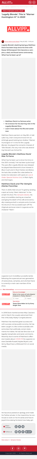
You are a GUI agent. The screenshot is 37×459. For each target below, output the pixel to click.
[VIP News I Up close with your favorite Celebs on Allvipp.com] (15, 2)
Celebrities (7, 6)
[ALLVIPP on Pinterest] (25, 448)
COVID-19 (19, 339)
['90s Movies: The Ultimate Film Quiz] (6, 295)
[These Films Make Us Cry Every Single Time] (6, 304)
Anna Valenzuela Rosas (12, 41)
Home (3, 6)
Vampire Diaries (23, 195)
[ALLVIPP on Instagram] (18, 448)
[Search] (30, 2)
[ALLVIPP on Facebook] (12, 448)
